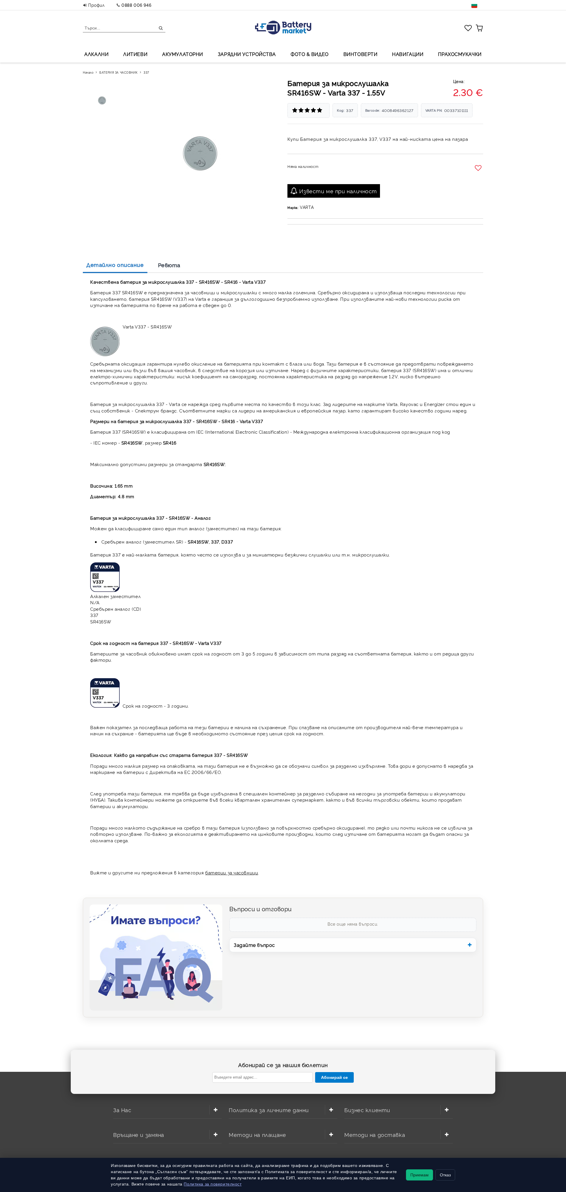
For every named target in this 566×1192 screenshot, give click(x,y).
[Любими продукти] (468, 28)
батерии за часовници (231, 872)
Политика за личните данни (269, 1109)
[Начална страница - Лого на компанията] (283, 28)
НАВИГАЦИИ (407, 54)
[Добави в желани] (479, 168)
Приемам (419, 1175)
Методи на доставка (374, 1134)
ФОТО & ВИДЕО (310, 54)
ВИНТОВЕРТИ (360, 54)
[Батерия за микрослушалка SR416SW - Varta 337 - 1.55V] (103, 100)
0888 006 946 (136, 5)
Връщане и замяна (138, 1134)
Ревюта (169, 264)
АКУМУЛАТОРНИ (182, 54)
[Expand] (215, 1110)
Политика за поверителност (212, 1184)
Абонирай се (334, 1077)
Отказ (445, 1175)
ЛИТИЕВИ (135, 54)
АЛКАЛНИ (96, 54)
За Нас (122, 1109)
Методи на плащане (257, 1134)
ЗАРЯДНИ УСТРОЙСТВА (247, 54)
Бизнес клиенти (367, 1109)
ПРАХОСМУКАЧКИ (459, 54)
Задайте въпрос (254, 945)
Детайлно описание (115, 264)
